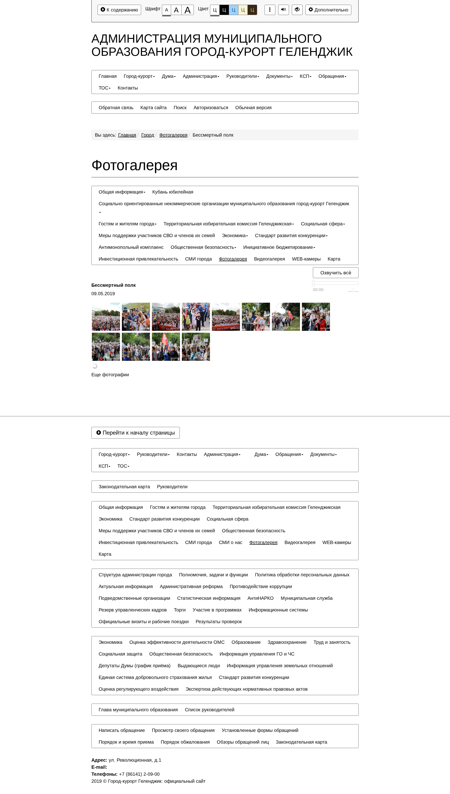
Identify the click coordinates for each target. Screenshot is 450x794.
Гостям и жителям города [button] (126, 223)
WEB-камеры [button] (306, 258)
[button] (247, 450)
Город (147, 135)
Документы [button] (278, 76)
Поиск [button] (180, 107)
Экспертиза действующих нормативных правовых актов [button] (247, 689)
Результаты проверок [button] (219, 621)
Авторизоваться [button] (211, 107)
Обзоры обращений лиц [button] (243, 742)
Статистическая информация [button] (208, 598)
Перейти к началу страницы (138, 432)
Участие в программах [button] (217, 609)
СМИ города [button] (198, 258)
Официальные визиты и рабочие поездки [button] (144, 621)
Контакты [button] (128, 87)
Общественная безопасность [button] (202, 247)
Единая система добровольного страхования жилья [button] (155, 677)
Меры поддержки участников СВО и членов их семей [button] (157, 235)
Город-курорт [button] (138, 76)
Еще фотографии (110, 374)
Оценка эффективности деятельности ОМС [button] (177, 642)
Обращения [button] (331, 76)
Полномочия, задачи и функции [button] (213, 574)
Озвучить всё (335, 272)
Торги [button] (180, 609)
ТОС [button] (103, 87)
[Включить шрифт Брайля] (270, 10)
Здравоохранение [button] (287, 642)
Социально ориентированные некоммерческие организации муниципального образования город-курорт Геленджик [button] (224, 203)
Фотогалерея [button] (233, 258)
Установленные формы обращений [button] (260, 730)
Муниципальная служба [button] (307, 598)
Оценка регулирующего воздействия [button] (139, 689)
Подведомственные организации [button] (134, 598)
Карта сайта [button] (153, 107)
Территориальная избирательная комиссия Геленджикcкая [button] (228, 223)
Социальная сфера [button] (322, 223)
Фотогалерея (173, 135)
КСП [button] (304, 76)
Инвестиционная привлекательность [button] (138, 258)
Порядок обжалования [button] (185, 742)
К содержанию (121, 9)
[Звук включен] (283, 10)
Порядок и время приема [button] (126, 742)
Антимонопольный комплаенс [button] (131, 247)
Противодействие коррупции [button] (261, 586)
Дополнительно (330, 9)
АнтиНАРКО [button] (261, 598)
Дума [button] (167, 76)
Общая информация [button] (121, 191)
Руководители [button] (241, 76)
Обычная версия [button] (253, 107)
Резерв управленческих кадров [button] (133, 609)
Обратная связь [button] (116, 107)
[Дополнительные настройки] (297, 10)
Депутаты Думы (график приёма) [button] (135, 665)
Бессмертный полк (213, 135)
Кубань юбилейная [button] (172, 191)
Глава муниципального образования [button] (138, 709)
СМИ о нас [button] (230, 542)
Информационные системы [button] (278, 609)
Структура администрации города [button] (135, 574)
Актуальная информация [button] (126, 586)
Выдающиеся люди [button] (199, 665)
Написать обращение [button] (122, 730)
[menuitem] (107, 76)
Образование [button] (246, 642)
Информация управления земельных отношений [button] (280, 665)
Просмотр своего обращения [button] (183, 730)
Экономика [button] (234, 235)
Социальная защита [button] (120, 653)
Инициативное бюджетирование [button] (278, 247)
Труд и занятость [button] (332, 642)
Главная (127, 135)
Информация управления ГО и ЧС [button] (257, 653)
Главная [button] (108, 76)
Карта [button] (334, 258)
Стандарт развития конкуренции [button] (290, 235)
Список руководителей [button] (209, 709)
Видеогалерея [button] (269, 258)
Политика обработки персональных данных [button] (302, 574)
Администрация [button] (200, 76)
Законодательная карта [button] (124, 486)
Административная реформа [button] (191, 586)
